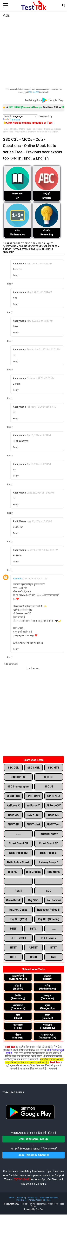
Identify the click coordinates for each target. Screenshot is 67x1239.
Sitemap (46, 1200)
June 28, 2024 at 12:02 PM (40, 492)
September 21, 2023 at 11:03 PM (43, 349)
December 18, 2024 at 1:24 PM (42, 550)
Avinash (17, 578)
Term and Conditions (48, 1198)
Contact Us (32, 1198)
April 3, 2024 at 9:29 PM (39, 435)
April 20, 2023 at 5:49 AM (39, 263)
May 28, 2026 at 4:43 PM (34, 578)
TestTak (39, 1209)
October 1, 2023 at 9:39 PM (40, 378)
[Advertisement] (33, 53)
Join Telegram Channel (34, 1155)
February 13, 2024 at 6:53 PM (41, 406)
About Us (21, 1198)
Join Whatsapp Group (33, 1139)
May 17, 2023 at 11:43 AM (40, 321)
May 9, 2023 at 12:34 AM (39, 292)
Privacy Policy (34, 1200)
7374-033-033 (33, 92)
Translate (14, 119)
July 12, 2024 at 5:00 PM (39, 521)
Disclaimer (21, 1200)
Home (6, 129)
